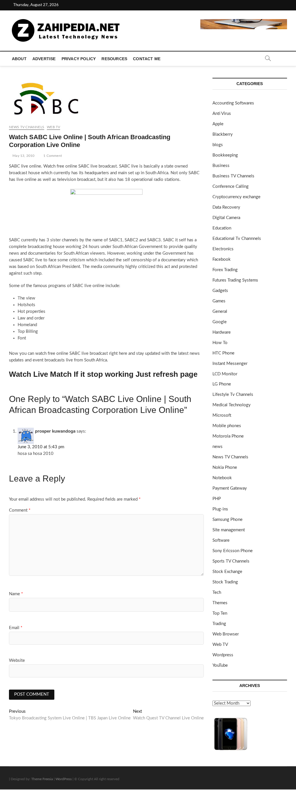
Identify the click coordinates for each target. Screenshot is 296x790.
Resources (114, 58)
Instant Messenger (229, 363)
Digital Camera (226, 218)
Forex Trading (225, 270)
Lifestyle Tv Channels (232, 394)
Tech (216, 592)
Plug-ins (220, 509)
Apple (217, 124)
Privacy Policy (79, 58)
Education (221, 228)
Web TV (53, 127)
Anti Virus (221, 113)
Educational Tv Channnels (236, 238)
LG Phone (221, 384)
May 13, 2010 (23, 155)
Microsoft (221, 415)
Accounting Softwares (233, 103)
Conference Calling (230, 186)
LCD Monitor (224, 374)
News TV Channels (26, 127)
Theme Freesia (42, 779)
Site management (228, 530)
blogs (217, 145)
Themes (219, 603)
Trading (219, 624)
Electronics (223, 249)
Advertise (44, 58)
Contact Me (146, 58)
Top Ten (219, 613)
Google (219, 322)
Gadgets (220, 291)
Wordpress (222, 655)
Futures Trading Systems (235, 280)
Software (221, 540)
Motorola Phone (228, 436)
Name (16, 594)
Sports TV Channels (230, 561)
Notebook (222, 478)
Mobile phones (226, 426)
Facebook (221, 259)
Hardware (221, 332)
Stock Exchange (227, 571)
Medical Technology (231, 405)
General (219, 311)
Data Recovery (226, 207)
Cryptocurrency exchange (236, 197)
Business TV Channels (233, 176)
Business (221, 165)
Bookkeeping (225, 155)
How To (219, 343)
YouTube (220, 665)
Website (17, 660)
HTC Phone (223, 353)
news (217, 446)
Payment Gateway (229, 488)
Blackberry (222, 134)
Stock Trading (225, 582)
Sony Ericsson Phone (232, 551)
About (19, 58)
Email (15, 628)
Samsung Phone (227, 519)
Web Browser (225, 634)
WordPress (64, 779)
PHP (216, 499)
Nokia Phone (224, 467)
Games (218, 301)
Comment (19, 510)
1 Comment (52, 155)
